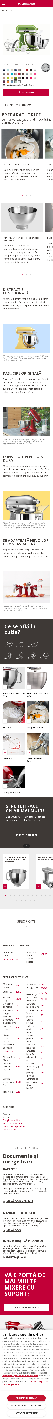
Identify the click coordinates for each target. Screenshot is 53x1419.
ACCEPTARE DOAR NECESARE (26, 1406)
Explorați (6, 10)
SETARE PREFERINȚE (26, 1413)
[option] (22, 159)
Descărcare (13, 1229)
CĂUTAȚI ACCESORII (26, 835)
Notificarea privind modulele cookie (20, 1375)
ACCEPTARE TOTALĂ (26, 1398)
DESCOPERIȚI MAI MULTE (26, 1307)
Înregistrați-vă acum (17, 1257)
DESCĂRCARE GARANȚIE (19, 1200)
